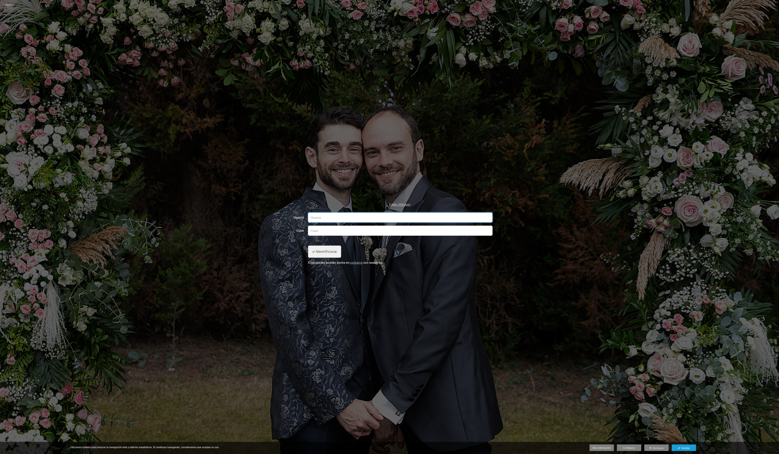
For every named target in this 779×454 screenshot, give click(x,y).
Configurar (629, 448)
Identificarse (326, 251)
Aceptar (685, 448)
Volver (9, 5)
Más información (602, 448)
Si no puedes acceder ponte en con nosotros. (345, 262)
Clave (300, 230)
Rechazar (658, 448)
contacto (356, 262)
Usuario (298, 217)
